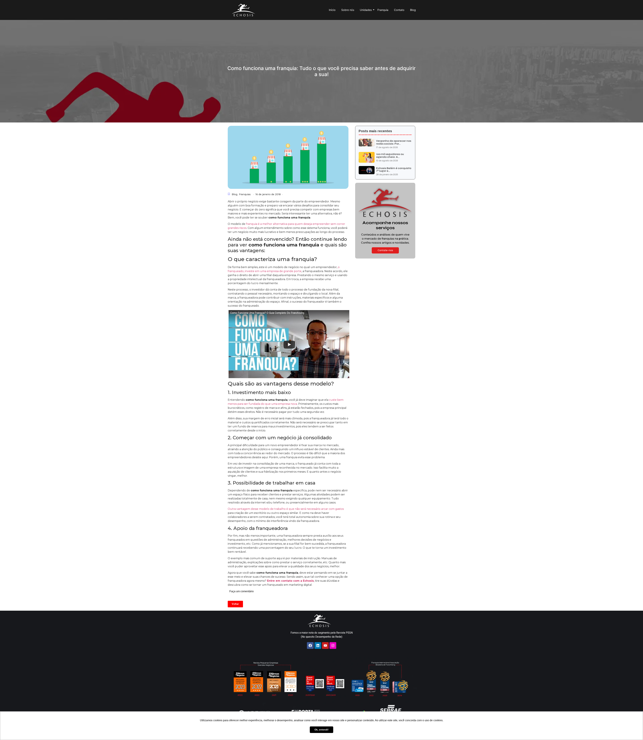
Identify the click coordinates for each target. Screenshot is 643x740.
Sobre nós (347, 10)
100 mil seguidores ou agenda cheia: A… (390, 155)
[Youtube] (325, 645)
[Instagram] (333, 645)
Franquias (245, 194)
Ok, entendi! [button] (321, 729)
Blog (413, 10)
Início (332, 10)
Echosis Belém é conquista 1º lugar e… (393, 169)
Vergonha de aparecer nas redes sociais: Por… (393, 142)
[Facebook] (310, 645)
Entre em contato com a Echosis (290, 580)
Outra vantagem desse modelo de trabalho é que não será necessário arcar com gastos (286, 508)
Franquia (382, 10)
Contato (399, 10)
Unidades (366, 10)
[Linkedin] (317, 645)
